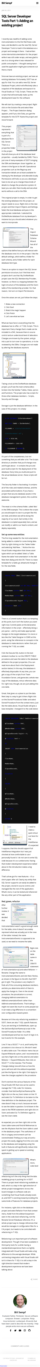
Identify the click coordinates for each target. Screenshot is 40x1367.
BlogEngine (32, 1360)
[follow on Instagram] (25, 1330)
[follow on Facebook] (11, 1331)
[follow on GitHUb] (29, 1330)
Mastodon (3, 1366)
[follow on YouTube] (20, 1331)
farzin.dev (13, 1360)
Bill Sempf (7, 3)
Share (35, 1279)
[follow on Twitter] (15, 1331)
